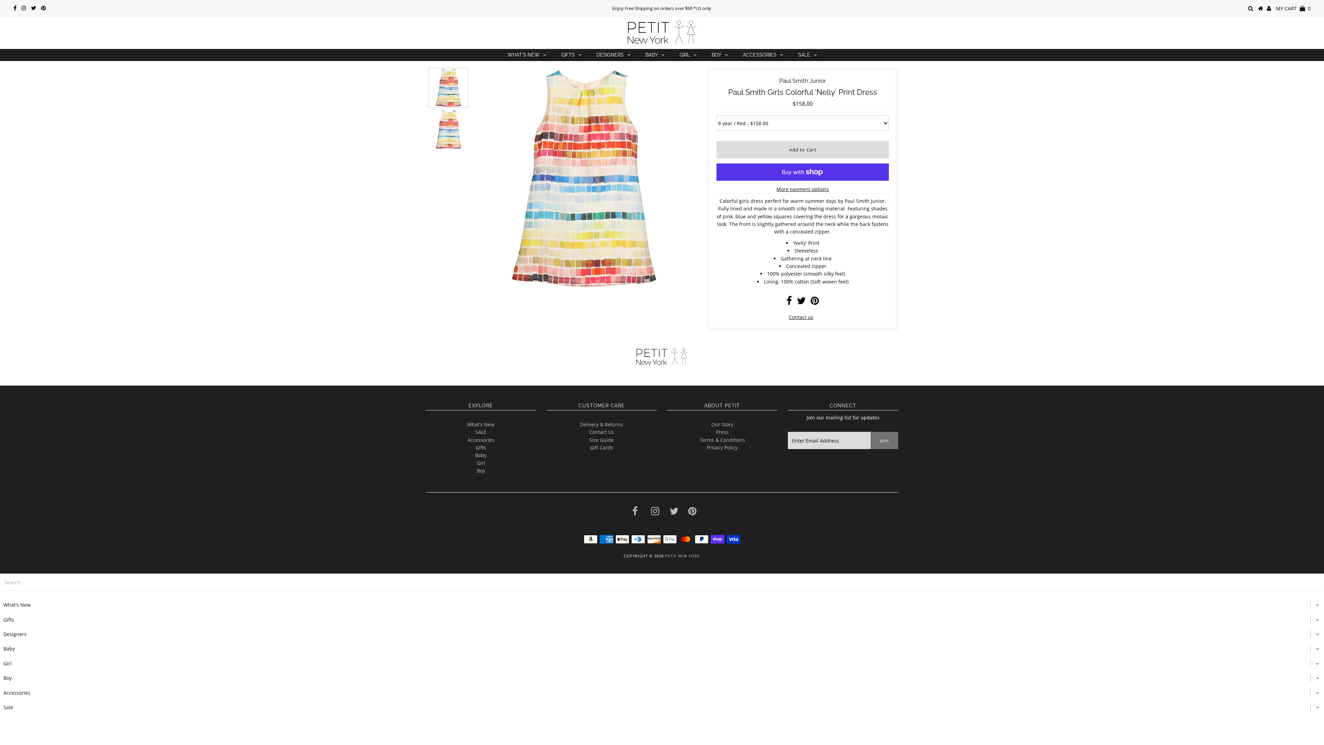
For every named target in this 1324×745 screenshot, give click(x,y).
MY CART (1293, 8)
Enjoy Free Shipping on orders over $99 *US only (661, 8)
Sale (804, 55)
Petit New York (682, 555)
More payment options (802, 189)
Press (722, 432)
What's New (524, 55)
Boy (716, 55)
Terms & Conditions (722, 440)
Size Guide (601, 440)
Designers (610, 55)
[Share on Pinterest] (815, 302)
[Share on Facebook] (789, 302)
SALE (481, 432)
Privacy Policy (722, 447)
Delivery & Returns (601, 424)
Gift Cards (601, 447)
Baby (651, 55)
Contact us (801, 317)
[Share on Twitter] (801, 302)
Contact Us (601, 432)
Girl (685, 55)
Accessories (759, 55)
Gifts (568, 55)
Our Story (722, 424)
